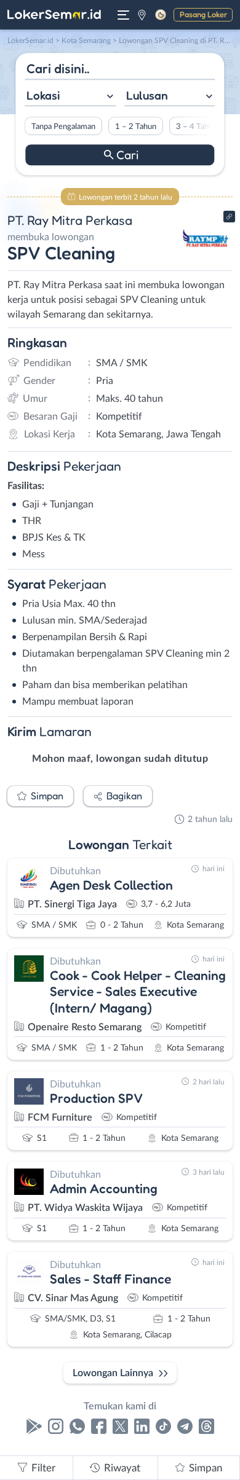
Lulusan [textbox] (147, 95)
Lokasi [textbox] (43, 95)
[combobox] (70, 96)
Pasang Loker (203, 14)
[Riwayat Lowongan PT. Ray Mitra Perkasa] (204, 259)
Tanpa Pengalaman (63, 126)
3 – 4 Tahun (196, 126)
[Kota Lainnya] (142, 15)
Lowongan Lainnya (113, 1373)
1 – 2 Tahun (135, 126)
